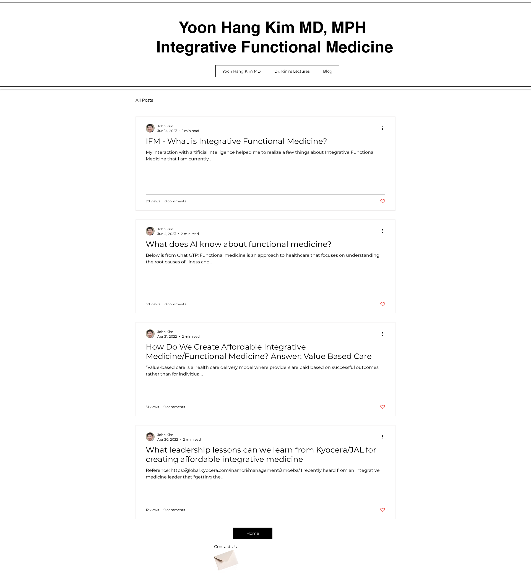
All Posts (144, 100)
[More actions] (384, 128)
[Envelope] (225, 558)
